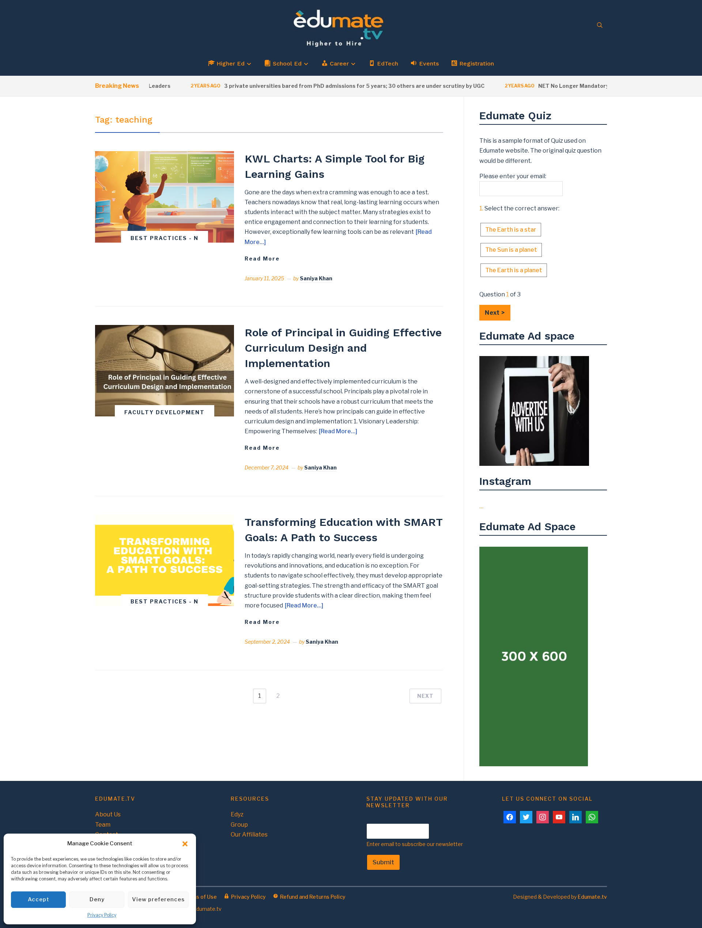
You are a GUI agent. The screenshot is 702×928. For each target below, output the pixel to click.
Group (239, 824)
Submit (383, 862)
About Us (108, 814)
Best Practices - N (165, 238)
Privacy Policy (101, 915)
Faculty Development (164, 412)
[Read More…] (338, 431)
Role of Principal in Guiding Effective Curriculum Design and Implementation (343, 348)
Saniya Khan (316, 278)
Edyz (237, 814)
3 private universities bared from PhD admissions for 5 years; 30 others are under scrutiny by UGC (336, 86)
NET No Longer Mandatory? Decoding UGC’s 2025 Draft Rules (602, 86)
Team (102, 824)
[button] (185, 843)
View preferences (158, 899)
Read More (262, 258)
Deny (97, 899)
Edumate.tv (592, 897)
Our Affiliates (249, 834)
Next (425, 696)
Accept (38, 899)
